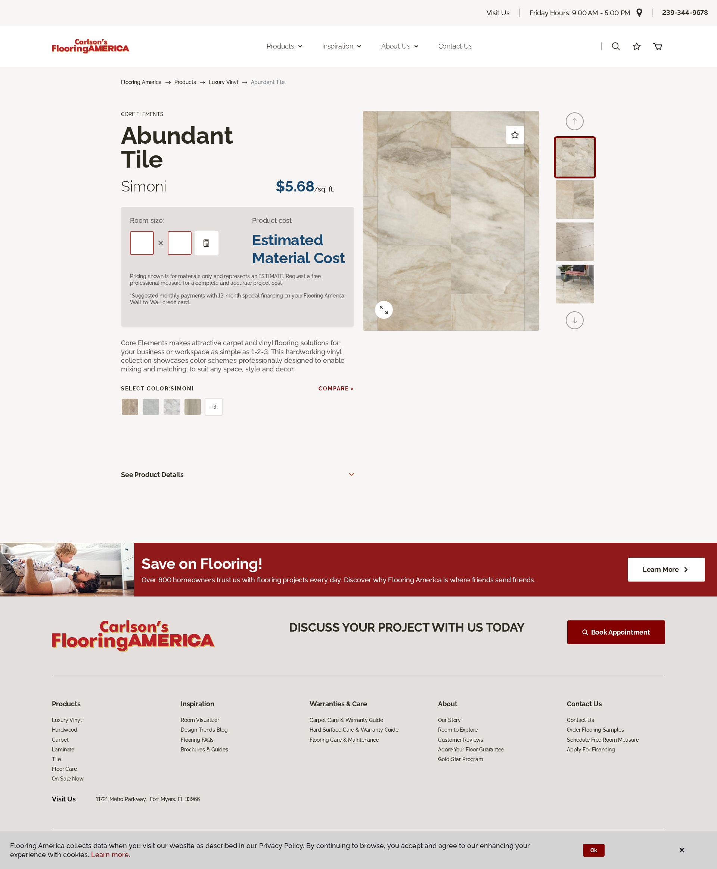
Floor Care (64, 769)
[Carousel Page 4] (575, 284)
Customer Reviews (460, 740)
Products (185, 82)
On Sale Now (67, 779)
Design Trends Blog (204, 730)
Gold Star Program (460, 759)
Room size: (147, 220)
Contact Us (455, 46)
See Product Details (152, 475)
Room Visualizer (200, 720)
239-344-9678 (685, 12)
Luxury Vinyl (223, 82)
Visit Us (498, 13)
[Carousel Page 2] (575, 199)
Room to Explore (458, 730)
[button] (615, 46)
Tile (56, 759)
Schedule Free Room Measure (603, 740)
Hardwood (64, 730)
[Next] (575, 320)
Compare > (336, 389)
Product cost (272, 220)
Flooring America (141, 82)
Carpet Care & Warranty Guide (346, 720)
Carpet (60, 740)
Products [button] (280, 46)
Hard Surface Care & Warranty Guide (354, 730)
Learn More (661, 569)
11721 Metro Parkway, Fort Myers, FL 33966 (148, 799)
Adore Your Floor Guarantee (471, 750)
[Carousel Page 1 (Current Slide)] (575, 157)
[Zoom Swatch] (384, 310)
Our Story (449, 720)
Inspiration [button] (337, 46)
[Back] (575, 121)
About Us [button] (395, 46)
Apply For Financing (591, 750)
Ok (594, 850)
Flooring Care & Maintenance (344, 740)
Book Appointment (620, 632)
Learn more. (110, 855)
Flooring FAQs (197, 740)
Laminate (63, 750)
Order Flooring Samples (595, 730)
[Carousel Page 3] (575, 242)
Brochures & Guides (204, 750)
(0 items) (657, 46)
